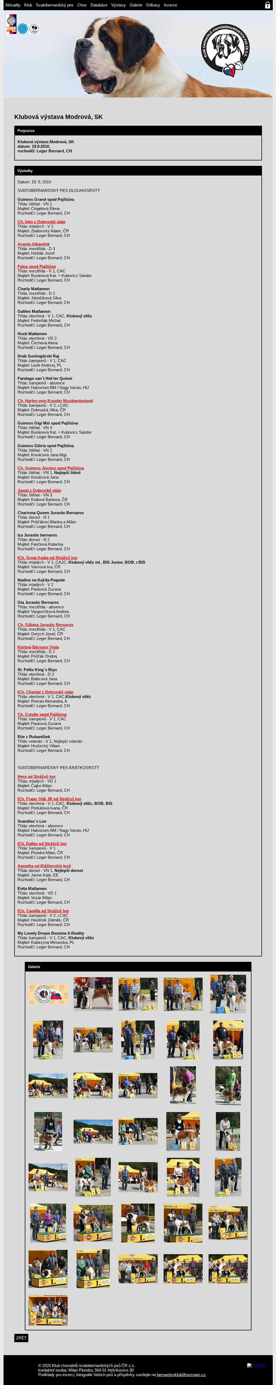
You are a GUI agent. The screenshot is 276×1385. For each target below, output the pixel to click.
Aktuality (12, 5)
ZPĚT (21, 1338)
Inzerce (170, 5)
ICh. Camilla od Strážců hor (43, 911)
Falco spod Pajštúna (37, 266)
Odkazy (153, 5)
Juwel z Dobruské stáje (39, 490)
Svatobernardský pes (55, 5)
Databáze (99, 5)
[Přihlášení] (268, 5)
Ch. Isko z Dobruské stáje (41, 221)
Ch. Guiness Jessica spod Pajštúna (51, 468)
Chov (82, 5)
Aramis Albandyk (34, 244)
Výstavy (118, 5)
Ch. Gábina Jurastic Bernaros (45, 624)
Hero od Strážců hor (37, 776)
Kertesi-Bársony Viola (38, 647)
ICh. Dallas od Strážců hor (42, 843)
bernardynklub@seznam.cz (181, 1374)
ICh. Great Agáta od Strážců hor (48, 557)
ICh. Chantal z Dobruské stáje (45, 692)
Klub (28, 5)
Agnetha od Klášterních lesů (44, 866)
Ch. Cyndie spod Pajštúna (42, 714)
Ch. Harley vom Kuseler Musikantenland (55, 400)
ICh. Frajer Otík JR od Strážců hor (49, 799)
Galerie (136, 5)
